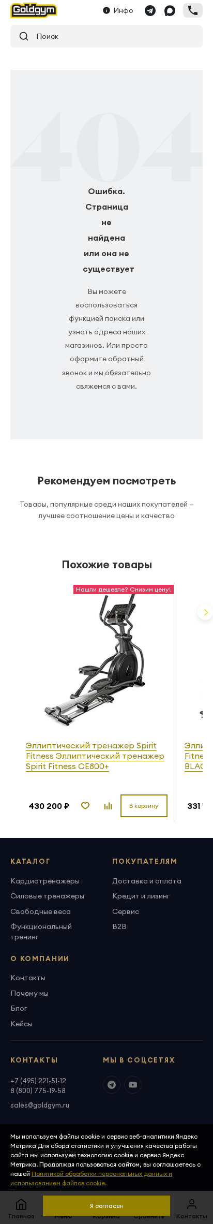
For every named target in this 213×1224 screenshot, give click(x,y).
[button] (205, 612)
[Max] (169, 10)
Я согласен (107, 1206)
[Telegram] (150, 10)
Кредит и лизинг (141, 896)
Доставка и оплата (146, 881)
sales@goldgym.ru (39, 1105)
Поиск (43, 36)
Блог (18, 1008)
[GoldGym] (33, 10)
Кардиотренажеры (45, 881)
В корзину (144, 805)
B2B (119, 926)
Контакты (27, 977)
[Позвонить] (193, 10)
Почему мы (29, 993)
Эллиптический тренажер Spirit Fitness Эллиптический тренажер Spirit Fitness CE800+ (95, 755)
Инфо (123, 10)
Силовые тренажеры (47, 896)
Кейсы (21, 1023)
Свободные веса (40, 911)
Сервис (125, 911)
